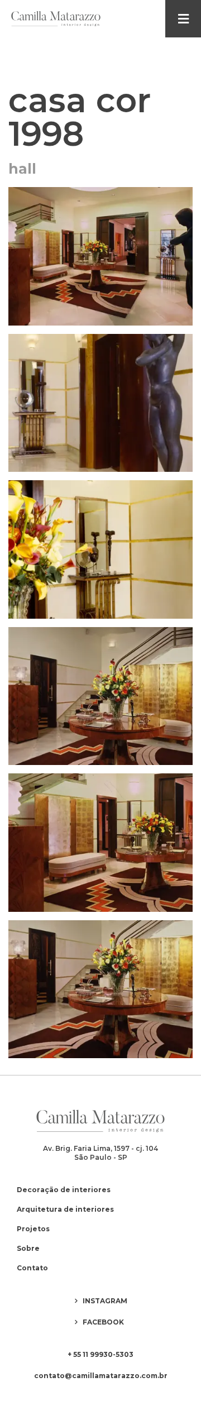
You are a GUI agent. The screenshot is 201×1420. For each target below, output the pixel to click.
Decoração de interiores (64, 1189)
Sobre (28, 1248)
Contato (32, 1268)
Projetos (33, 1229)
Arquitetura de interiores (65, 1209)
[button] (183, 18)
